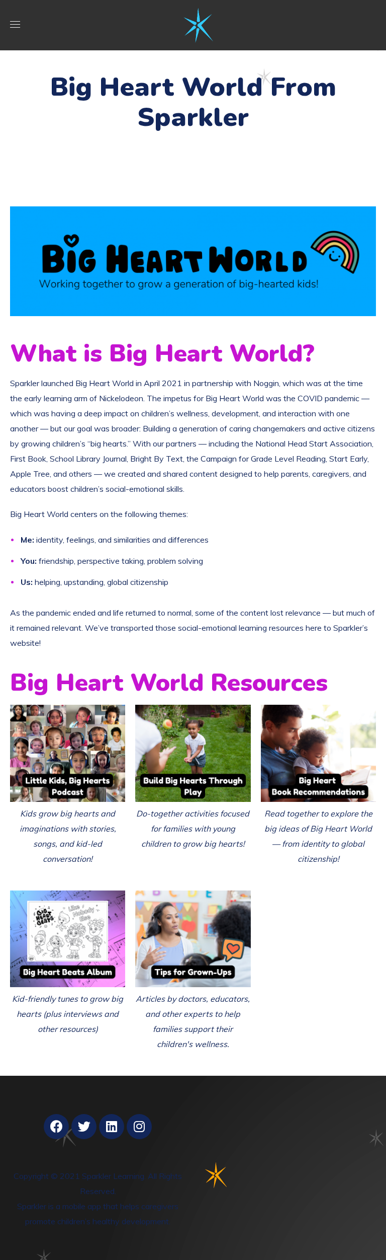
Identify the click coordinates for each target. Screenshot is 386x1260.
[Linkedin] (111, 1126)
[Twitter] (83, 1126)
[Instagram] (139, 1126)
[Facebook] (56, 1126)
